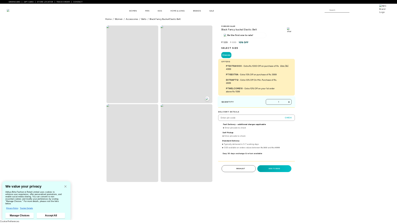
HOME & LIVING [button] (177, 11)
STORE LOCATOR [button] (45, 2)
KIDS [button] (160, 11)
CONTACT (78, 2)
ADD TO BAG (274, 169)
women (119, 19)
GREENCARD (14, 2)
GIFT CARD (29, 2)
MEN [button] (147, 11)
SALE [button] (211, 11)
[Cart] (370, 10)
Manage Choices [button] (19, 215)
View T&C (284, 66)
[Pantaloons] (13, 10)
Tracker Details (26, 208)
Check (288, 118)
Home (108, 19)
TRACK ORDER (63, 2)
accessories (132, 19)
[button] (65, 186)
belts (143, 19)
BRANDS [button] (197, 11)
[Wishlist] (353, 10)
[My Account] (362, 9)
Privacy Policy (12, 208)
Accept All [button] (51, 215)
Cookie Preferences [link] (9, 221)
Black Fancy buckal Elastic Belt (165, 19)
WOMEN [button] (133, 11)
